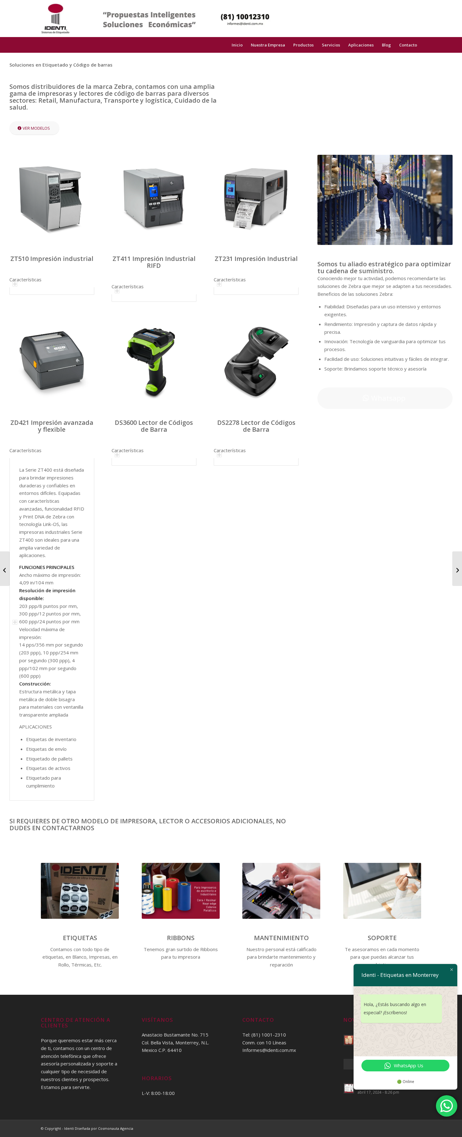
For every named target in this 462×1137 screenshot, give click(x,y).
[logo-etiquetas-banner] (156, 18)
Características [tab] (25, 279)
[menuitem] (408, 45)
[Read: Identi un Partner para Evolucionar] (349, 1064)
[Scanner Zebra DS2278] (457, 568)
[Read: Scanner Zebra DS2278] (349, 1088)
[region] (51, 291)
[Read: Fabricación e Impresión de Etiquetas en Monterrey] (349, 1040)
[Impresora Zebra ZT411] (5, 568)
